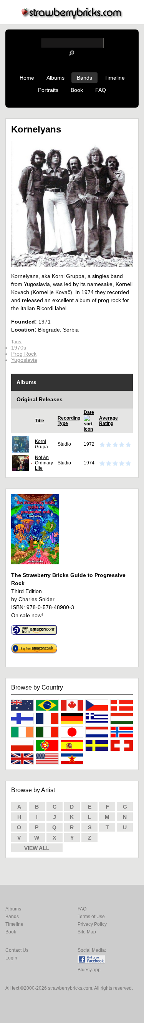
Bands (84, 78)
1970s (18, 348)
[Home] (72, 18)
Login (11, 958)
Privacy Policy (92, 924)
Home (27, 78)
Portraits (48, 90)
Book (77, 90)
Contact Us (16, 950)
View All (37, 848)
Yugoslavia (24, 360)
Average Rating (108, 420)
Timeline (114, 78)
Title (39, 420)
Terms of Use (91, 916)
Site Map (87, 932)
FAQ (100, 90)
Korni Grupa (41, 444)
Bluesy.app (89, 969)
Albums (55, 78)
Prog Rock (23, 354)
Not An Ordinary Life (44, 463)
